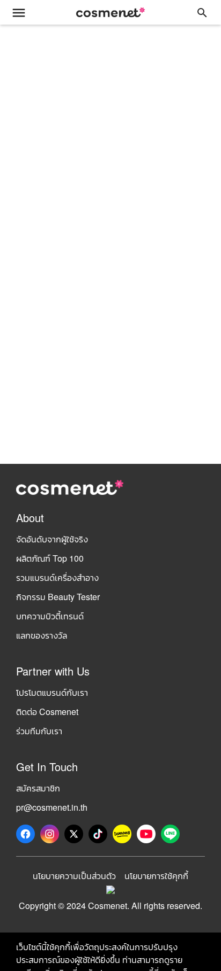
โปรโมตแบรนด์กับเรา (52, 692)
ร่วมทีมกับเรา (39, 731)
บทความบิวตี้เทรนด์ (50, 616)
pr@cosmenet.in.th (51, 807)
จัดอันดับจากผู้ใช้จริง (52, 539)
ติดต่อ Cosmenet (47, 711)
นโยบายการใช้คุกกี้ (156, 875)
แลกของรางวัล (41, 635)
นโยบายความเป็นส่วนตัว (74, 875)
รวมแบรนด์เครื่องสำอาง (57, 577)
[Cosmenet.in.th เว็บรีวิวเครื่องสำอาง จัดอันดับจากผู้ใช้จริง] (110, 12)
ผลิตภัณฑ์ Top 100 (50, 558)
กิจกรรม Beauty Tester (58, 597)
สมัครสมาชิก (38, 788)
